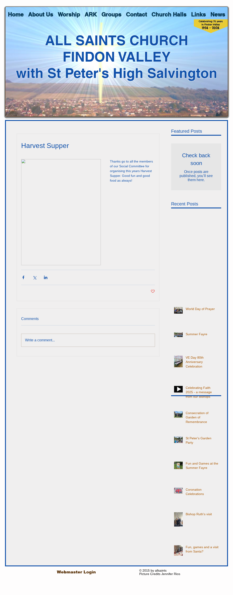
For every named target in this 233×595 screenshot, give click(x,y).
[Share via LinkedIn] (45, 277)
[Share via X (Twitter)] (34, 277)
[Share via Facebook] (23, 277)
